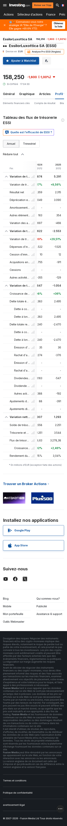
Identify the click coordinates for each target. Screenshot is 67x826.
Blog (6, 598)
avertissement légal (14, 805)
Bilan (62, 103)
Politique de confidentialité (18, 792)
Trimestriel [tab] (29, 143)
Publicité (41, 606)
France (50, 14)
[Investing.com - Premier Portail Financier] (19, 5)
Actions (9, 14)
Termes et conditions (14, 780)
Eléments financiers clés (16, 103)
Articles (45, 94)
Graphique (27, 94)
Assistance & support (49, 614)
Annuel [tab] (11, 143)
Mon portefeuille (13, 614)
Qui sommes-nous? (48, 598)
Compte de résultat (44, 103)
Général (9, 94)
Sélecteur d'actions (29, 14)
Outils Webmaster (13, 621)
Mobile (7, 606)
